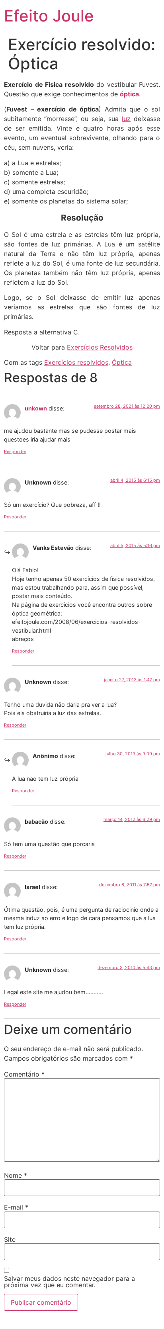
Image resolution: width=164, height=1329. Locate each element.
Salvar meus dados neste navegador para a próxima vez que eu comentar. (69, 1281)
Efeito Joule (49, 15)
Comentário (24, 1074)
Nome (15, 1175)
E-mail (16, 1207)
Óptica (122, 362)
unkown (36, 408)
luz (126, 119)
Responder (15, 451)
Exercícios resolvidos (76, 362)
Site (10, 1239)
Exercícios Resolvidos (100, 347)
